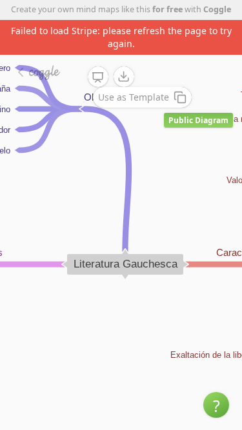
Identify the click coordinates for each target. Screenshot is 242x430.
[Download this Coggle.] (124, 76)
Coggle (217, 9)
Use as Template (133, 97)
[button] (216, 405)
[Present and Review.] (98, 77)
